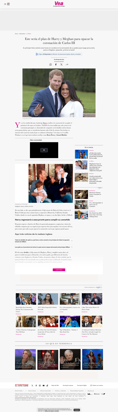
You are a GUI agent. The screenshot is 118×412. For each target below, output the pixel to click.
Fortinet (61, 311)
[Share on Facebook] (56, 65)
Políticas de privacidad (45, 390)
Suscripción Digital (81, 385)
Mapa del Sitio (55, 385)
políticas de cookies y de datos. (52, 411)
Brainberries (18, 313)
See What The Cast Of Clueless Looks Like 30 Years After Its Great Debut (47, 332)
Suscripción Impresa (68, 385)
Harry (45, 123)
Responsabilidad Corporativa (76, 390)
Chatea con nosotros (97, 385)
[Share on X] (61, 65)
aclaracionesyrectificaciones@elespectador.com (25, 397)
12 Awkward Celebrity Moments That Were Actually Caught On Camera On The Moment (91, 332)
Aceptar (77, 410)
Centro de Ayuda (32, 390)
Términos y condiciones (60, 390)
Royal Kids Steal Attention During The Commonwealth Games (24, 309)
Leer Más (59, 269)
